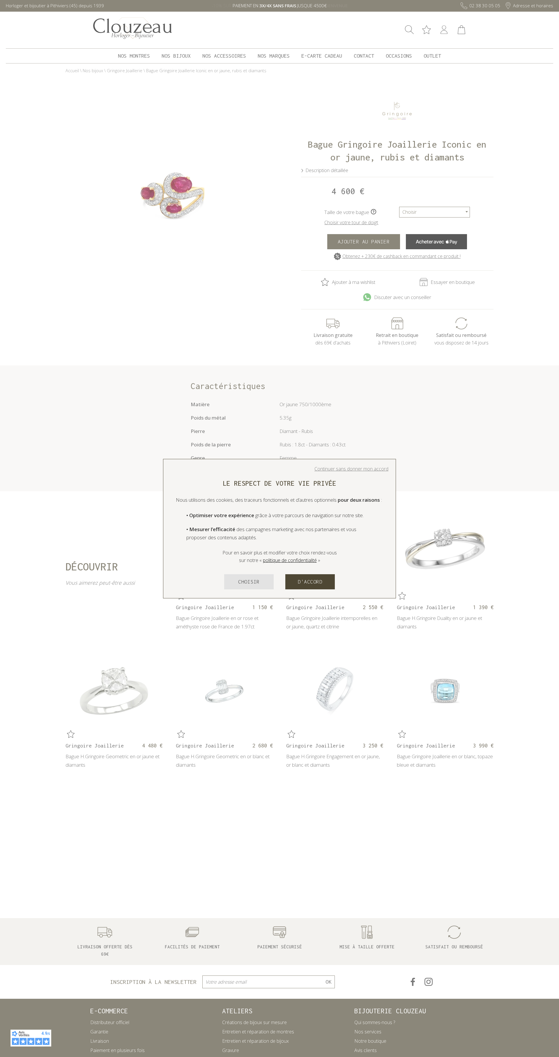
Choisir (249, 582)
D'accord (310, 582)
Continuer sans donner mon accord (351, 469)
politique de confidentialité (290, 560)
